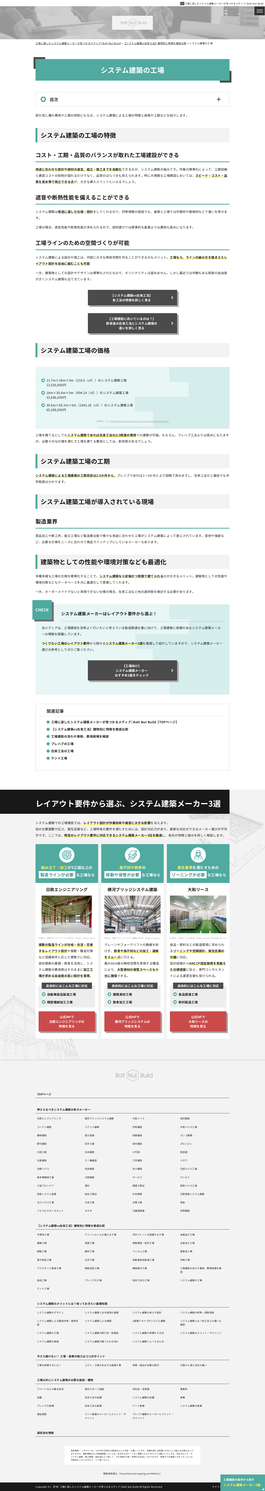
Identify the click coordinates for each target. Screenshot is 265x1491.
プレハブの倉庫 (45, 1405)
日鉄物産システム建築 (192, 1194)
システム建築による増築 (98, 1320)
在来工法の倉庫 (93, 1405)
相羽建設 (185, 1118)
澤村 (87, 1185)
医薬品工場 (186, 1251)
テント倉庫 (138, 1405)
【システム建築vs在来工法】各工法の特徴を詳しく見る (132, 297)
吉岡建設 (185, 1210)
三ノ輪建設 (91, 1160)
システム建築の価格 (48, 1341)
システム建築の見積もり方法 (148, 1332)
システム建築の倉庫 (191, 1405)
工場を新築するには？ (49, 1365)
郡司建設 (42, 1143)
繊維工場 (42, 1242)
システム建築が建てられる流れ (102, 1341)
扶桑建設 (137, 1135)
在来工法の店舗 (93, 1397)
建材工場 (89, 1251)
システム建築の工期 (48, 1332)
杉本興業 (137, 1194)
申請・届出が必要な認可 (145, 1365)
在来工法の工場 (140, 1280)
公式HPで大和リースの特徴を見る (198, 1021)
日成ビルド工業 (188, 1168)
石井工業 (89, 1143)
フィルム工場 (139, 1251)
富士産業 (89, 1135)
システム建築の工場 (191, 1280)
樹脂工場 (42, 1251)
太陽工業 (137, 1202)
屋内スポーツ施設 (94, 1389)
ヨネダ (88, 1210)
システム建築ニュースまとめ (148, 1341)
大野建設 (89, 1177)
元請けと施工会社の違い (193, 1365)
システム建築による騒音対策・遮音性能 (57, 1322)
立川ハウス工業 (45, 1202)
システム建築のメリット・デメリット (200, 1332)
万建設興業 (138, 1210)
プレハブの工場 (93, 1280)
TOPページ (44, 1094)
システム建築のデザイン (50, 1312)
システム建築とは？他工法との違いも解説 (200, 1322)
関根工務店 (138, 1185)
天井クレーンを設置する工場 (148, 1234)
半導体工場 (43, 1234)
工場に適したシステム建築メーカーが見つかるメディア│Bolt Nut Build (224, 3)
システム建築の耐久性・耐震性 (102, 1332)
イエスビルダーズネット (50, 1210)
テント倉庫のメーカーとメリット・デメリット (105, 1415)
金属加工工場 (187, 1234)
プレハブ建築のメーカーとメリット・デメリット (153, 1415)
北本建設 (89, 1152)
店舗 (39, 1397)
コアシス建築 (92, 1126)
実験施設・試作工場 (143, 1242)
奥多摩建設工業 (45, 1177)
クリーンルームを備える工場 (100, 1234)
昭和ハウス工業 (188, 1185)
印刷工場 (185, 1259)
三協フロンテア (45, 1185)
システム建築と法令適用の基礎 (102, 1312)
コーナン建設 (44, 1126)
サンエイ (185, 1177)
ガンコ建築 (186, 1135)
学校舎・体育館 (140, 1389)
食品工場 (42, 1280)
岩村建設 (137, 1143)
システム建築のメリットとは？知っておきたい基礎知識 (72, 1303)
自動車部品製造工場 (143, 1259)
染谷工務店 (91, 1194)
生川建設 (137, 1168)
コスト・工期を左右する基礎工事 (103, 1365)
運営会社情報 (45, 1433)
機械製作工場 (139, 1268)
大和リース (138, 1118)
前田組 (183, 1152)
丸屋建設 (42, 1160)
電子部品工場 (44, 1259)
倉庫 (182, 1397)
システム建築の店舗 (143, 1397)
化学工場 (89, 1259)
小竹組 (136, 1152)
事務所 (183, 1389)
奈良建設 (89, 1168)
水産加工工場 (187, 1242)
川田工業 (42, 1152)
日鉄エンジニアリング (49, 1118)
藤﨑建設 (42, 1135)
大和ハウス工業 (188, 1126)
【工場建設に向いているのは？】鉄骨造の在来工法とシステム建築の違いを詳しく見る (131, 323)
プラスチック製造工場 (49, 1268)
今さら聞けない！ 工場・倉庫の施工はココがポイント (71, 1356)
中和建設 (137, 1126)
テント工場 (43, 1288)
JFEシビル (186, 1143)
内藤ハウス (43, 1168)
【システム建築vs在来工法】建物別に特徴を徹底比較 (71, 1226)
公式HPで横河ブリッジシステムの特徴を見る (132, 1021)
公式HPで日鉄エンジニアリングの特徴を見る (66, 1021)
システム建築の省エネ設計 (147, 1312)
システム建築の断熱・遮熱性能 (197, 1312)
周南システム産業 (46, 1194)
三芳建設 (137, 1160)
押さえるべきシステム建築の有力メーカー (63, 1109)
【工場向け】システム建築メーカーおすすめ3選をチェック (132, 670)
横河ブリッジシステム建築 (99, 1118)
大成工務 (89, 1202)
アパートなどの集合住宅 (50, 1389)
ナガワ (183, 1160)
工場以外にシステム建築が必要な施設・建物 (65, 1380)
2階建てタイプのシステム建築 (148, 1320)
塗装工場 (89, 1242)
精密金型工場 (92, 1268)
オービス (137, 1177)
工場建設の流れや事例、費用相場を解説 (200, 1269)
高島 (182, 1202)
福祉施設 (42, 1414)
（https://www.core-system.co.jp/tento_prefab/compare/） (140, 421)
